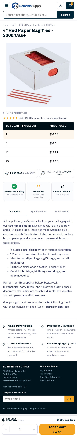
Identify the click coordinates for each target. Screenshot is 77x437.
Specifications (38, 211)
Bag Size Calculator (50, 377)
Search (65, 14)
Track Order (46, 374)
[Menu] (6, 5)
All (13, 25)
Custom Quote (47, 380)
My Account (46, 370)
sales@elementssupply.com (17, 380)
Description (14, 211)
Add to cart (57, 429)
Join (69, 399)
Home (6, 25)
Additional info (62, 211)
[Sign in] (60, 5)
